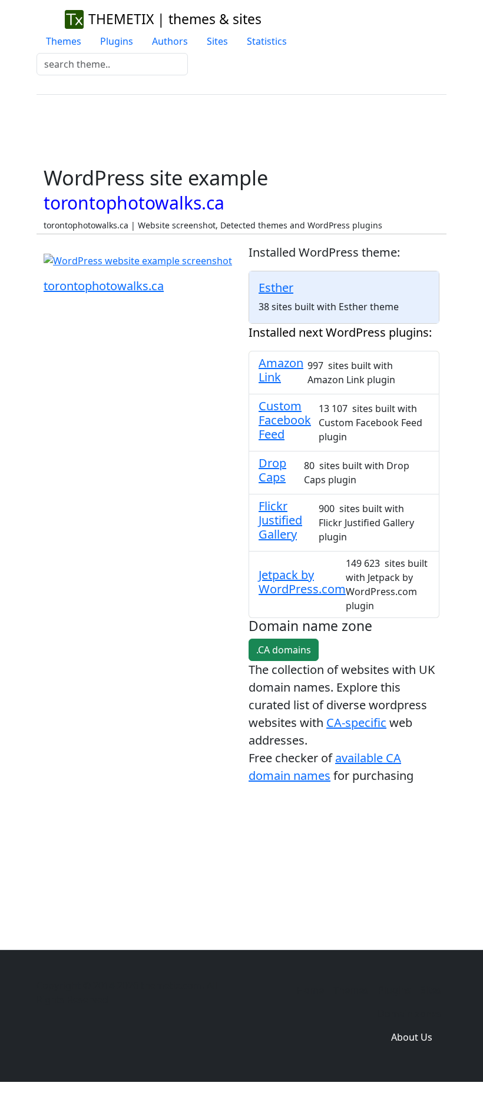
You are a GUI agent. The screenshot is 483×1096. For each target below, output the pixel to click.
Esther (276, 287)
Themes (63, 41)
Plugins (116, 41)
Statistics (267, 41)
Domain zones (410, 1013)
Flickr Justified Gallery (280, 520)
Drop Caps (272, 470)
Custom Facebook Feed (285, 420)
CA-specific (356, 722)
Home (310, 990)
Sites (217, 41)
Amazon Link (281, 370)
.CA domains (283, 649)
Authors (170, 41)
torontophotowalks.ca (104, 286)
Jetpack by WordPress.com (302, 582)
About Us (411, 1037)
